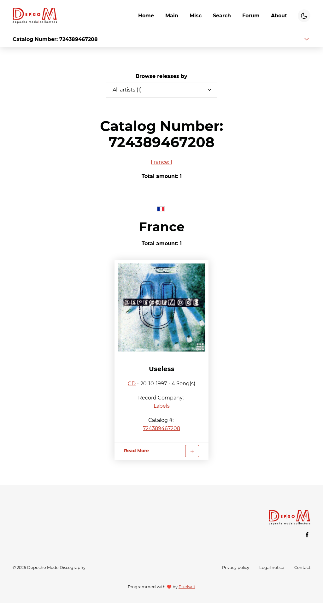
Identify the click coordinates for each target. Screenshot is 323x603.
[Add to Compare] (192, 451)
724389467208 (161, 428)
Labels (162, 406)
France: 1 (161, 162)
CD (132, 384)
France (162, 226)
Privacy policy (235, 567)
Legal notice (271, 567)
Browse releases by (161, 76)
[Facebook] (307, 534)
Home (146, 16)
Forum (251, 16)
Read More (136, 450)
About (279, 16)
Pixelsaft (187, 586)
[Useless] (162, 307)
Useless (161, 369)
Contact (302, 567)
